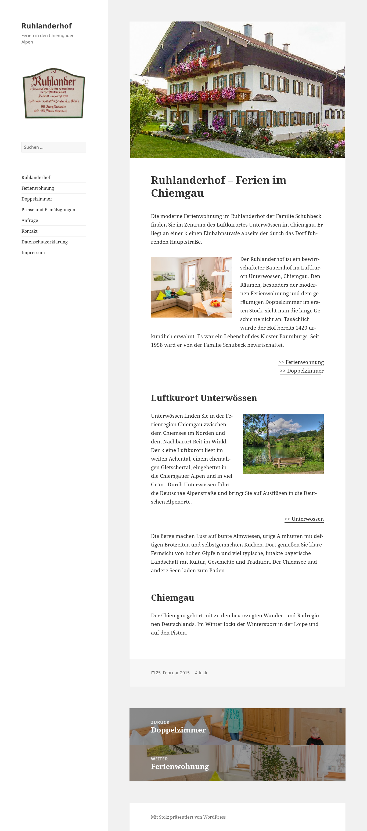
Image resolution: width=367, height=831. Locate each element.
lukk (203, 673)
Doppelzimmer (36, 199)
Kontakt (29, 231)
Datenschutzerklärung (44, 242)
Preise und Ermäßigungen (48, 210)
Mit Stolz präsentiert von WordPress (188, 817)
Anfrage (29, 220)
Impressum (33, 253)
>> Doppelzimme (300, 370)
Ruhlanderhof (46, 26)
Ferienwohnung (37, 188)
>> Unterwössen (304, 518)
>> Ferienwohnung (301, 362)
